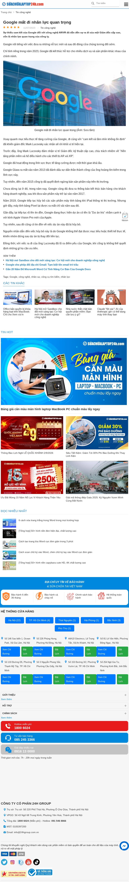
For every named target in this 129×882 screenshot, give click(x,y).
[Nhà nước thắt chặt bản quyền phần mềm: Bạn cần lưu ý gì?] (80, 297)
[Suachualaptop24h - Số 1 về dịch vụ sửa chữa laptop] (46, 4)
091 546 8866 (58, 821)
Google (13, 276)
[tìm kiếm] (93, 3)
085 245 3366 (24, 739)
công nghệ (24, 276)
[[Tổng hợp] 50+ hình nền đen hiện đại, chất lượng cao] (9, 534)
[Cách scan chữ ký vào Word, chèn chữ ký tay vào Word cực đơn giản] (9, 555)
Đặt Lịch (25, 651)
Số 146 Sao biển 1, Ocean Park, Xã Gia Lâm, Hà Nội (17, 640)
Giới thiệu (8, 695)
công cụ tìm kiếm (50, 276)
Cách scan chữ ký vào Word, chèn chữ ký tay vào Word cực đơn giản (55, 552)
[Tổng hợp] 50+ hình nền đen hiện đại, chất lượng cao (47, 530)
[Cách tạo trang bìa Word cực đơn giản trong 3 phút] (9, 544)
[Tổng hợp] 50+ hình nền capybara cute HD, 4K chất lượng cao (52, 562)
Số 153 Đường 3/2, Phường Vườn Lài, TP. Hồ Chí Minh (82, 664)
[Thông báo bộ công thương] (39, 873)
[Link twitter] (4, 862)
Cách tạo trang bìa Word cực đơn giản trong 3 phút (46, 541)
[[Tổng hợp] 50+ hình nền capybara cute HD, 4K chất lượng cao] (9, 566)
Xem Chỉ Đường (7, 651)
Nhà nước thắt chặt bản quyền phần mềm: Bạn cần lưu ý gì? (79, 312)
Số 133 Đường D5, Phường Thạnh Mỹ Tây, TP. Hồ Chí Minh (18, 666)
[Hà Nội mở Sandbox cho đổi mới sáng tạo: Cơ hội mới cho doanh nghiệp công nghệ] (49, 297)
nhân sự (35, 276)
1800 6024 (22, 727)
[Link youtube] (29, 862)
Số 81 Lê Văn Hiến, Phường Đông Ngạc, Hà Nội (114, 640)
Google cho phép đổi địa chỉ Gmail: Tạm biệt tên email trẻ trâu (42, 264)
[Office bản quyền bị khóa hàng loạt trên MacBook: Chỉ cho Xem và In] (17, 297)
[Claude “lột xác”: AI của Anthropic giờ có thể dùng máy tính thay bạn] (111, 297)
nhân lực (65, 276)
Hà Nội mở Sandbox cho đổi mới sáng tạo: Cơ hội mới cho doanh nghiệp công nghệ (55, 260)
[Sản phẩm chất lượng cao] (13, 874)
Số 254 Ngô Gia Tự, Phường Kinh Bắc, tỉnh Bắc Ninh (113, 666)
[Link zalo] (20, 862)
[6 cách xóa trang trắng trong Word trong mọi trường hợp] (9, 523)
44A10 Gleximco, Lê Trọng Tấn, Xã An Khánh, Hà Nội (81, 640)
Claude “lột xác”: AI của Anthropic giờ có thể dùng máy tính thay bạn (111, 312)
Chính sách (9, 713)
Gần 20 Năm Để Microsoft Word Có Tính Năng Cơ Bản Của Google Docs (48, 269)
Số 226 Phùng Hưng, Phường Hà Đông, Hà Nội (48, 640)
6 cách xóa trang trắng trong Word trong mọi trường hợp (49, 520)
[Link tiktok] (37, 862)
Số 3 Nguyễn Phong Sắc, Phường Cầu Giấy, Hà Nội (49, 664)
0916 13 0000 (24, 751)
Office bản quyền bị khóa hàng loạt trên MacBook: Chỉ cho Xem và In (16, 312)
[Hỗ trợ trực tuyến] (124, 845)
